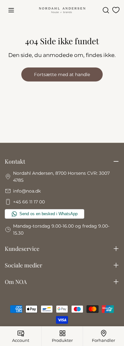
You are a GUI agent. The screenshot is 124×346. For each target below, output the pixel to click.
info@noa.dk (27, 191)
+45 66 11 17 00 (29, 202)
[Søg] (106, 10)
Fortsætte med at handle (62, 74)
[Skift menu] (11, 10)
